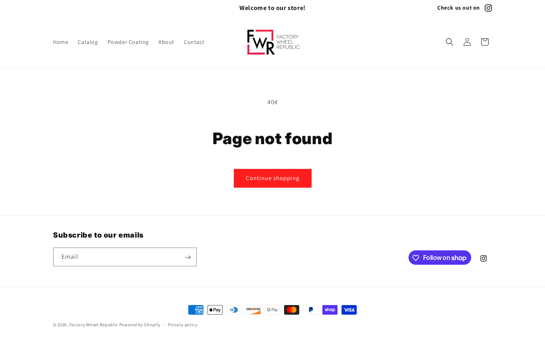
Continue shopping (273, 178)
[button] (449, 42)
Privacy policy (182, 324)
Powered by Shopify (139, 324)
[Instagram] (488, 8)
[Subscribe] (187, 257)
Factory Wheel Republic (93, 324)
